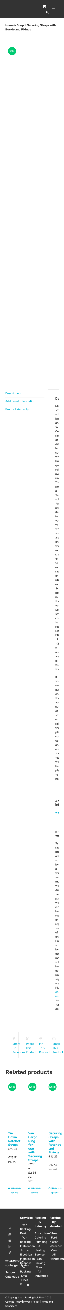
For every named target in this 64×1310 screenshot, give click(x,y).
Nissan (54, 1241)
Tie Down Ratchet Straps (14, 1139)
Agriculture (39, 1233)
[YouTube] (10, 1240)
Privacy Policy (31, 1301)
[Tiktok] (10, 1252)
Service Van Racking (39, 1259)
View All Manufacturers (54, 1254)
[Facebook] (10, 1229)
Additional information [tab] (20, 401)
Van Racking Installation (25, 1242)
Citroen (54, 1233)
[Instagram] (10, 1234)
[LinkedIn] (10, 1246)
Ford (54, 1237)
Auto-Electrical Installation (25, 1254)
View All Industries (39, 1271)
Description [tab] (13, 393)
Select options (11, 1190)
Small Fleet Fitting (24, 1280)
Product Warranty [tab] (17, 409)
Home (9, 25)
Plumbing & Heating (39, 1246)
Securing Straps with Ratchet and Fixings (55, 1142)
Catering (39, 1237)
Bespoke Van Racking (25, 1267)
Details (14, 1188)
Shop (20, 25)
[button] (47, 12)
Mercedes (54, 1246)
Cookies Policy (13, 1301)
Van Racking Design (25, 1229)
